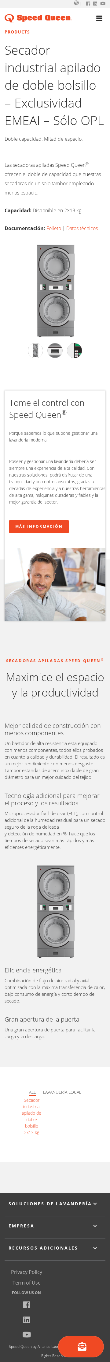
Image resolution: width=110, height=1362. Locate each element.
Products (17, 32)
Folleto (53, 228)
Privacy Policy (26, 1272)
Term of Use (27, 1282)
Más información (39, 526)
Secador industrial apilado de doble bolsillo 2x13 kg (31, 1116)
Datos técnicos (82, 228)
